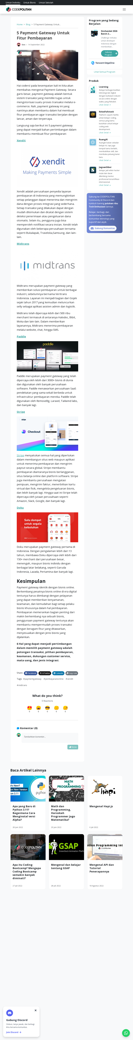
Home (20, 24)
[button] (124, 9)
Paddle (21, 336)
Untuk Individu (13, 2)
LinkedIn (59, 673)
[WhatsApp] (126, 1033)
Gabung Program (108, 53)
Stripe (21, 412)
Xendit (21, 140)
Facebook (31, 673)
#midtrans (22, 685)
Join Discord (12, 1032)
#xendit (69, 678)
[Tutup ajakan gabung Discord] (35, 1010)
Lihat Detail (104, 105)
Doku (20, 507)
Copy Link (72, 673)
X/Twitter (46, 673)
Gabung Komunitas (104, 228)
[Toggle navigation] (124, 9)
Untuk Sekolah (46, 2)
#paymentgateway (32, 678)
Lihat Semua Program (104, 71)
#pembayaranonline (54, 678)
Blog (28, 24)
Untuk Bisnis (29, 2)
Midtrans (23, 243)
